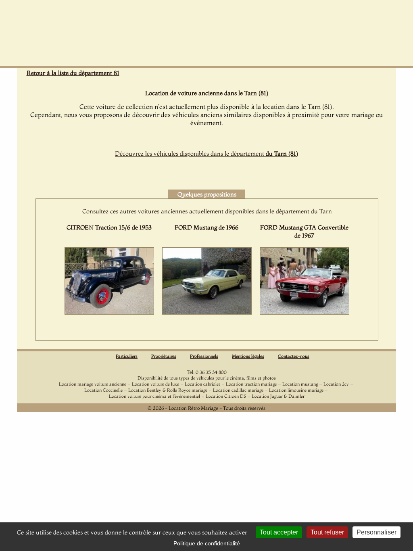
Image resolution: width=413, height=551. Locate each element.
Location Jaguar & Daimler (278, 396)
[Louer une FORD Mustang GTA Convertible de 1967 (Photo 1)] (304, 312)
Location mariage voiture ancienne (92, 384)
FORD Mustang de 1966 (206, 227)
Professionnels (204, 356)
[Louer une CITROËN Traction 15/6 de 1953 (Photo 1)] (109, 312)
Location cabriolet (202, 384)
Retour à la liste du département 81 (73, 73)
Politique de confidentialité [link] (206, 543)
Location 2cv (336, 384)
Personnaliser (376, 532)
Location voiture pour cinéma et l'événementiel (154, 396)
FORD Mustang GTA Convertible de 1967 (304, 231)
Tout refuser (327, 532)
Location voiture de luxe (155, 384)
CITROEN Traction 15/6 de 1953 (109, 227)
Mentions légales (248, 356)
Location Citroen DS (226, 396)
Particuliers (127, 356)
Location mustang (300, 384)
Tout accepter (279, 532)
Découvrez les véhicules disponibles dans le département (206, 153)
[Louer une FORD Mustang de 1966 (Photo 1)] (207, 312)
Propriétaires (163, 356)
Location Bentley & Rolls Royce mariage (167, 390)
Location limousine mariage (296, 390)
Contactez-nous (293, 356)
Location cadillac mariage (238, 390)
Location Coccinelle (103, 390)
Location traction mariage (251, 384)
